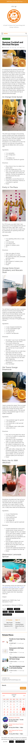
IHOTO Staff (6, 47)
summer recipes (7, 614)
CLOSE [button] (11, 741)
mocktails (17, 609)
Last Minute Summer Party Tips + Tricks (13, 587)
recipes (5, 611)
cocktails (10, 609)
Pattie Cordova (13, 652)
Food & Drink (6, 39)
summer (11, 611)
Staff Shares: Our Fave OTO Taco (14, 1)
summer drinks (19, 611)
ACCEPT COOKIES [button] (20, 741)
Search (4, 685)
